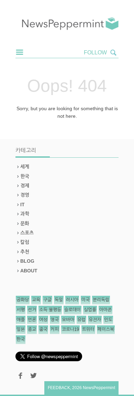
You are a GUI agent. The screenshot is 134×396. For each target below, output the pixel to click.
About (28, 270)
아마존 (105, 309)
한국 (24, 176)
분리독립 (101, 299)
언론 (32, 319)
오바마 (68, 319)
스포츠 (27, 233)
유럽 (81, 319)
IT (22, 204)
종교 (32, 329)
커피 (55, 329)
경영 (24, 195)
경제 (24, 185)
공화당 (22, 299)
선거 (32, 309)
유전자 (95, 319)
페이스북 (106, 329)
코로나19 (70, 329)
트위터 (88, 329)
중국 (43, 329)
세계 (24, 166)
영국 (55, 319)
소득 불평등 (50, 309)
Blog (27, 261)
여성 (43, 319)
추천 (24, 251)
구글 (47, 299)
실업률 (90, 309)
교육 (36, 299)
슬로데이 (72, 309)
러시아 (72, 299)
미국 (85, 299)
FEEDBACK (59, 387)
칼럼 (24, 242)
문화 (24, 223)
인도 (108, 319)
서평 (20, 309)
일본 (20, 329)
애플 (20, 319)
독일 (59, 299)
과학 (24, 214)
